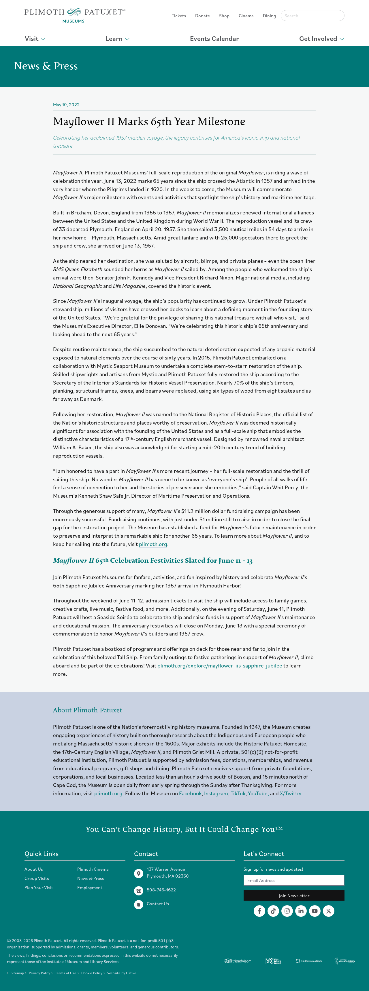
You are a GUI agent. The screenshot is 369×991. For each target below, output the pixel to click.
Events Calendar (214, 38)
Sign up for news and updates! (273, 869)
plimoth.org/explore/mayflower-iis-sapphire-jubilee (219, 665)
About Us (34, 869)
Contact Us (158, 903)
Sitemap (17, 973)
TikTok (238, 793)
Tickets (179, 15)
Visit (31, 38)
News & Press (90, 878)
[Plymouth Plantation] (75, 15)
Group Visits (37, 878)
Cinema (246, 15)
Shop (224, 15)
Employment (89, 887)
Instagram (216, 793)
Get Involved (318, 38)
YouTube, (258, 793)
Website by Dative (121, 973)
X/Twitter (291, 793)
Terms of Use (65, 973)
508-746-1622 (161, 890)
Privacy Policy (39, 973)
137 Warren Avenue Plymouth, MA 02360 (168, 872)
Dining (269, 15)
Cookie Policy (91, 973)
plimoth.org (153, 543)
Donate (202, 15)
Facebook (190, 793)
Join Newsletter (294, 895)
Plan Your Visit (39, 887)
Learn (114, 38)
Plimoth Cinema (93, 869)
